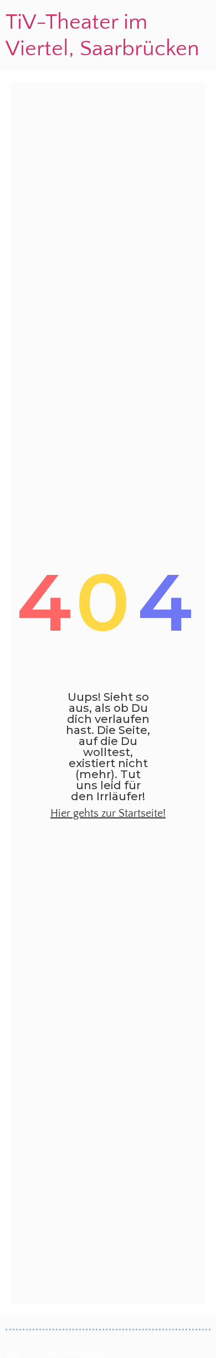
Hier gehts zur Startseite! (108, 813)
